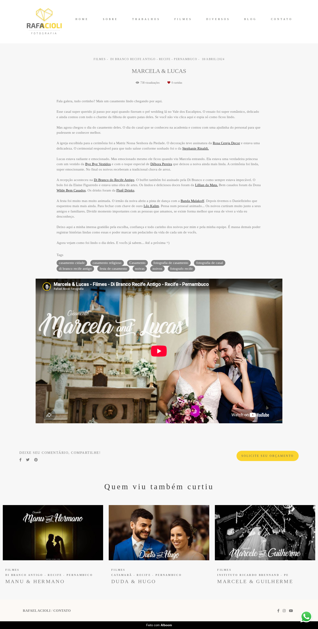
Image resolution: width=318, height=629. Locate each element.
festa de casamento (113, 268)
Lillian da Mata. (206, 185)
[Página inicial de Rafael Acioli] (44, 21)
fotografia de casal (209, 263)
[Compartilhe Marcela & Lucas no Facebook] (20, 460)
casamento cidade (72, 263)
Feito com (159, 625)
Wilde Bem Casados (71, 190)
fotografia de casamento (170, 263)
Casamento (137, 263)
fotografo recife (181, 268)
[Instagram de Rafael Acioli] (284, 611)
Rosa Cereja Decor (226, 143)
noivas (140, 268)
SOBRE (110, 19)
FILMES (183, 19)
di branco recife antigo (75, 268)
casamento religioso (107, 263)
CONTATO (282, 19)
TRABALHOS (146, 19)
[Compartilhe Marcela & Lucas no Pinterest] (36, 460)
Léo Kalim (151, 206)
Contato (62, 610)
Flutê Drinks (125, 190)
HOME (82, 19)
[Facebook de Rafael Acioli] (278, 611)
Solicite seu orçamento (267, 456)
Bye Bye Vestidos (98, 164)
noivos (157, 268)
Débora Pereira (161, 164)
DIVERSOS (218, 19)
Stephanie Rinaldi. (195, 148)
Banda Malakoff (192, 201)
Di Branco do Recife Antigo (114, 180)
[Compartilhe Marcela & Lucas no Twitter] (28, 460)
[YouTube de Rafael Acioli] (291, 611)
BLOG (250, 19)
